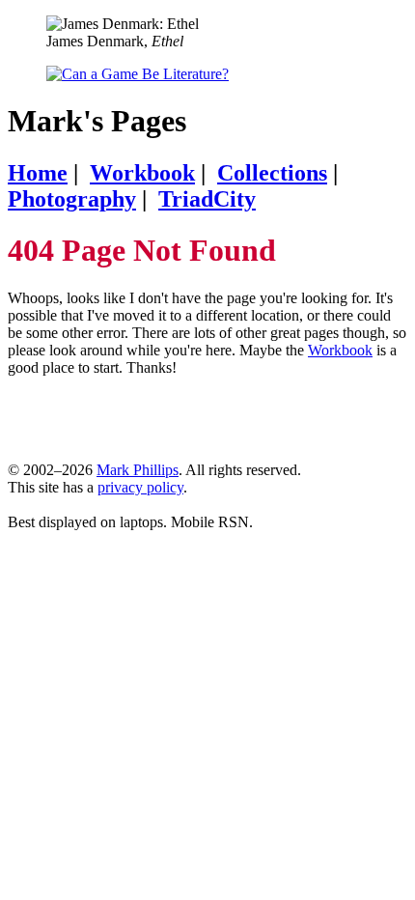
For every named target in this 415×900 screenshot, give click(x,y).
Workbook (142, 172)
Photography (72, 198)
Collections (272, 172)
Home (38, 172)
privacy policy (140, 487)
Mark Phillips (138, 470)
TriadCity (207, 198)
